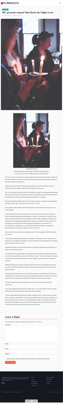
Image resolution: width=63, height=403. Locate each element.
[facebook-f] (2, 383)
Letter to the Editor (50, 377)
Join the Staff (49, 379)
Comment (8, 324)
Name (7, 343)
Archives (48, 383)
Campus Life (34, 385)
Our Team (48, 381)
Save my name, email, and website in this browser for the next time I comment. (28, 358)
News (32, 377)
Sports (32, 379)
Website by (31, 401)
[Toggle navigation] (60, 3)
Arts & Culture (34, 383)
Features (5, 9)
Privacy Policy (49, 392)
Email (7, 349)
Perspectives (34, 381)
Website (7, 353)
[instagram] (4, 383)
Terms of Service (57, 392)
